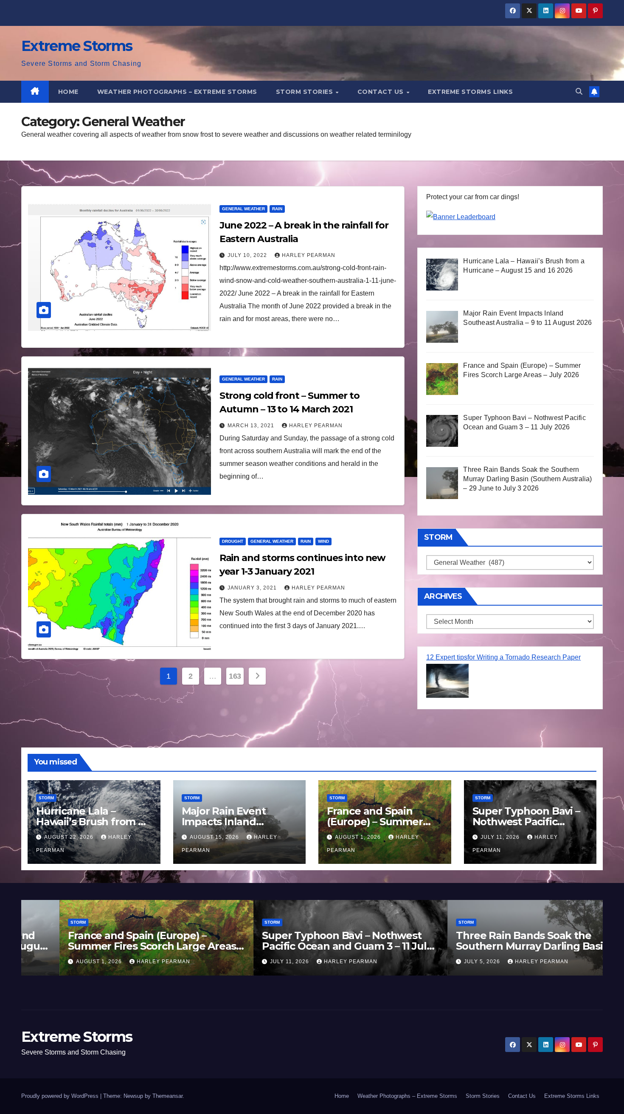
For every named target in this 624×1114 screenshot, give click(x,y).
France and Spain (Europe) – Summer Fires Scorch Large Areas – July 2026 (117, 946)
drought (232, 541)
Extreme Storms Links (470, 92)
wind (323, 541)
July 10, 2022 (248, 255)
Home (68, 92)
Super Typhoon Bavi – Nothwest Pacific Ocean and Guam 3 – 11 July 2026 (309, 946)
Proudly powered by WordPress (60, 1096)
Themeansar (167, 1096)
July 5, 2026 (445, 962)
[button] (579, 91)
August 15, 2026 (215, 837)
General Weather (243, 208)
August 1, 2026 (358, 837)
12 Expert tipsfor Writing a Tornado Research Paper (503, 657)
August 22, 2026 (69, 837)
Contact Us (381, 92)
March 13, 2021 (252, 426)
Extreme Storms (76, 46)
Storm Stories (305, 92)
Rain (277, 208)
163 (235, 676)
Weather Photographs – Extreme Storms (177, 92)
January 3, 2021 (253, 588)
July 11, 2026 (501, 837)
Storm (46, 797)
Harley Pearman (308, 255)
